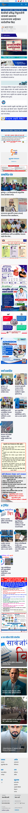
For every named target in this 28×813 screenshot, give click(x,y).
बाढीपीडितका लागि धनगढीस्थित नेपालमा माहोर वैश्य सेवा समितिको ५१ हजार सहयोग (6, 414)
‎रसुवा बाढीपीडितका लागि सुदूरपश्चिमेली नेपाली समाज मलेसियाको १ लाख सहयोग (6, 571)
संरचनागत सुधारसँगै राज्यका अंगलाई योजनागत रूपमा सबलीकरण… (12, 214)
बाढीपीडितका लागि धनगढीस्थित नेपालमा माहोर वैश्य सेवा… (13, 235)
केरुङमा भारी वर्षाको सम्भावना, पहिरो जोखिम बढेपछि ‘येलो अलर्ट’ (6, 437)
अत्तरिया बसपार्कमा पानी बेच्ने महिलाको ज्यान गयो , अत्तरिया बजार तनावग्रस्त (13, 721)
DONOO (17, 810)
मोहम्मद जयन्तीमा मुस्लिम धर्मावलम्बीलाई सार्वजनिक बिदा (6, 521)
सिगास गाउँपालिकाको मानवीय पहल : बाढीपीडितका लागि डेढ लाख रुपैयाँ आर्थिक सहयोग (21, 547)
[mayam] (14, 284)
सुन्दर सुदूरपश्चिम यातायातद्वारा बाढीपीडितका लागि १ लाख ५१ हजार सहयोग (20, 413)
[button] (22, 4)
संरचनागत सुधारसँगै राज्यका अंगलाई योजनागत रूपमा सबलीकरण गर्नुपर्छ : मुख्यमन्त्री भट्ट (20, 390)
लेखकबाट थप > (14, 161)
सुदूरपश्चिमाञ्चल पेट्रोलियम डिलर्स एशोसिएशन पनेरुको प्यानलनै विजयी (20, 524)
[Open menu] (2, 782)
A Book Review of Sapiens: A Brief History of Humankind (12, 749)
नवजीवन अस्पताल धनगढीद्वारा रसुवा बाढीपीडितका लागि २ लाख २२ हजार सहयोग (6, 546)
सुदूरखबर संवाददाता (9, 27)
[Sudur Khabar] (5, 4)
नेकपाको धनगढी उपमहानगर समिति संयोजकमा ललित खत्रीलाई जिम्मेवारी (11, 692)
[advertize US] (14, 11)
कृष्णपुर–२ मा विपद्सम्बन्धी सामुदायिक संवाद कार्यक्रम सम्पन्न (12, 193)
